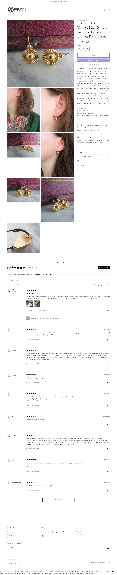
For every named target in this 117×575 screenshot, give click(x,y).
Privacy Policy (80, 532)
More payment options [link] (93, 64)
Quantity (79, 45)
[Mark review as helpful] (108, 310)
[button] (50, 10)
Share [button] (80, 170)
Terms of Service (80, 535)
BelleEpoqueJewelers (97, 562)
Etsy (43, 536)
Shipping (9, 535)
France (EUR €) (12, 563)
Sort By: (96, 285)
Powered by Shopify (106, 562)
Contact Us (10, 538)
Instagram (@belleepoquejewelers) (53, 532)
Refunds (9, 532)
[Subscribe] (36, 548)
